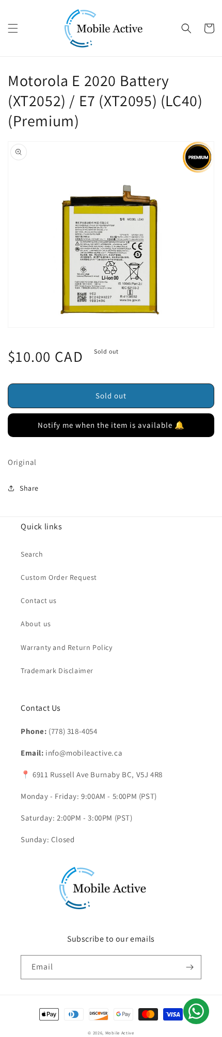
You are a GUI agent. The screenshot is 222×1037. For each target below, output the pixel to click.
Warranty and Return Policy (67, 647)
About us (36, 623)
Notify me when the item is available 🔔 (111, 425)
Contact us (39, 600)
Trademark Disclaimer (57, 670)
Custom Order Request (59, 577)
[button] (13, 28)
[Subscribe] (189, 967)
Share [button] (29, 488)
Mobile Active (119, 1032)
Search (32, 554)
